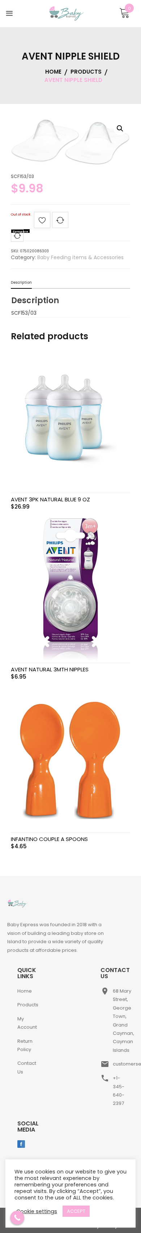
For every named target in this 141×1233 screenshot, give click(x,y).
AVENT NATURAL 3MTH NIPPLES (50, 669)
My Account (27, 1023)
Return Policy (25, 1045)
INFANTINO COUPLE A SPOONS (49, 839)
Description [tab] (21, 282)
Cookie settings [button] (36, 1211)
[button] (120, 128)
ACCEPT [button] (76, 1211)
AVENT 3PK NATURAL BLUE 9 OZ (50, 499)
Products (27, 1004)
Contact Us (26, 1067)
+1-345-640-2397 (118, 1091)
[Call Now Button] (17, 1218)
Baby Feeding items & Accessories (80, 257)
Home (24, 991)
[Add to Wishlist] (42, 222)
